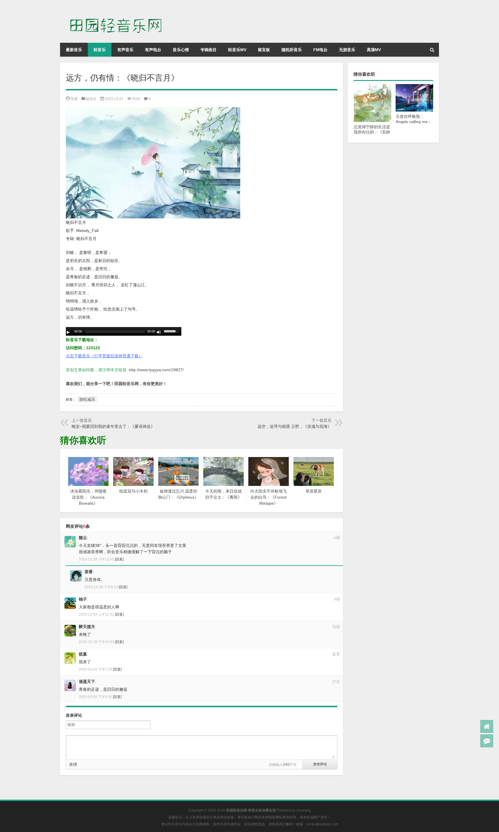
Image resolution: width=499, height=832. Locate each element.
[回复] (119, 559)
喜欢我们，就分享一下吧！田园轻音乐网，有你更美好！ (116, 383)
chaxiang (303, 810)
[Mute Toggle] (159, 332)
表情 (73, 764)
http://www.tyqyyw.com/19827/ (156, 369)
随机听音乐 (292, 49)
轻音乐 (100, 49)
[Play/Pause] (68, 332)
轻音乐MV (237, 49)
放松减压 (87, 399)
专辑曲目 (208, 49)
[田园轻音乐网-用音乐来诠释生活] (119, 8)
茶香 (74, 99)
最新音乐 (74, 49)
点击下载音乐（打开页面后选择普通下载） (104, 356)
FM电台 (320, 49)
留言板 (264, 49)
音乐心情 (181, 49)
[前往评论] (486, 740)
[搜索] (432, 50)
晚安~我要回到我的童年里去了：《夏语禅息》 (113, 426)
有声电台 (153, 49)
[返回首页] (486, 726)
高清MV (374, 49)
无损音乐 (347, 49)
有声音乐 (125, 49)
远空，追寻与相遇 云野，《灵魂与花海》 (295, 426)
